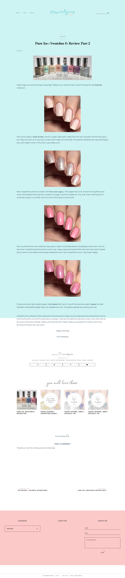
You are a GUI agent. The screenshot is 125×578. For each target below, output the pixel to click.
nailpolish (42, 360)
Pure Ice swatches (71, 360)
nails (47, 360)
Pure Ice (52, 360)
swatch (84, 360)
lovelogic (78, 575)
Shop (31, 12)
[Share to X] (54, 364)
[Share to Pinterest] (71, 364)
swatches (90, 360)
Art (24, 12)
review (79, 360)
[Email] (87, 364)
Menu (18, 12)
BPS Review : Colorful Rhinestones (32, 490)
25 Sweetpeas (48, 575)
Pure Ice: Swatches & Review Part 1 (92, 490)
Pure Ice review (60, 360)
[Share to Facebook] (38, 364)
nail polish (35, 360)
